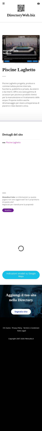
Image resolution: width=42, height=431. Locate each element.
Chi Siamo (7, 328)
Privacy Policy (17, 328)
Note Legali (21, 331)
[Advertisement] (21, 169)
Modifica (8, 210)
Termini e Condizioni (31, 328)
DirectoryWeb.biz (21, 15)
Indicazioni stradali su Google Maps (21, 275)
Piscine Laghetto (13, 142)
